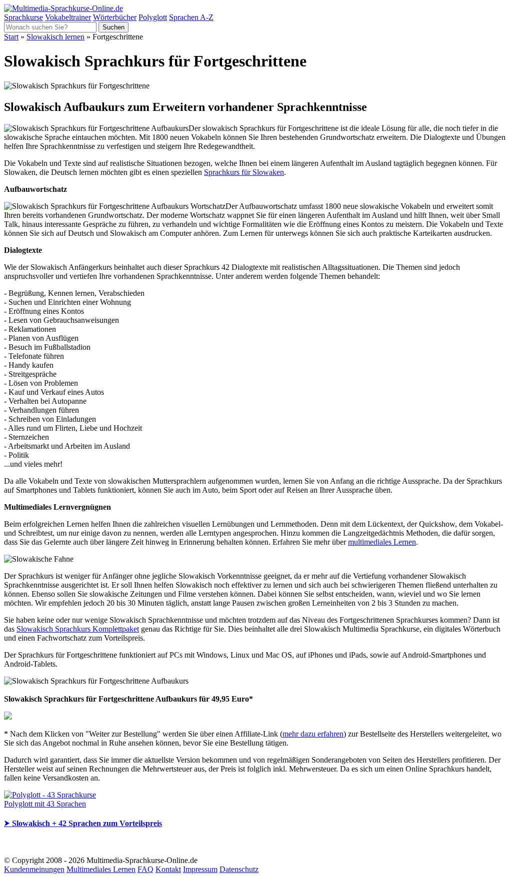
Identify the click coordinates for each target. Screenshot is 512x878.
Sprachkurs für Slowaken (244, 172)
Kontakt (168, 869)
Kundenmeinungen (34, 869)
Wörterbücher (114, 17)
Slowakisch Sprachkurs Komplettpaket (77, 629)
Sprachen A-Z (191, 17)
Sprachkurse (23, 17)
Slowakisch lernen (55, 36)
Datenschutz (239, 869)
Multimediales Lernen (101, 869)
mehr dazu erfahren (313, 734)
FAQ (146, 869)
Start (11, 36)
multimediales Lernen (382, 542)
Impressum (200, 869)
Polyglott (152, 17)
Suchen (113, 27)
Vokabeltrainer (68, 17)
